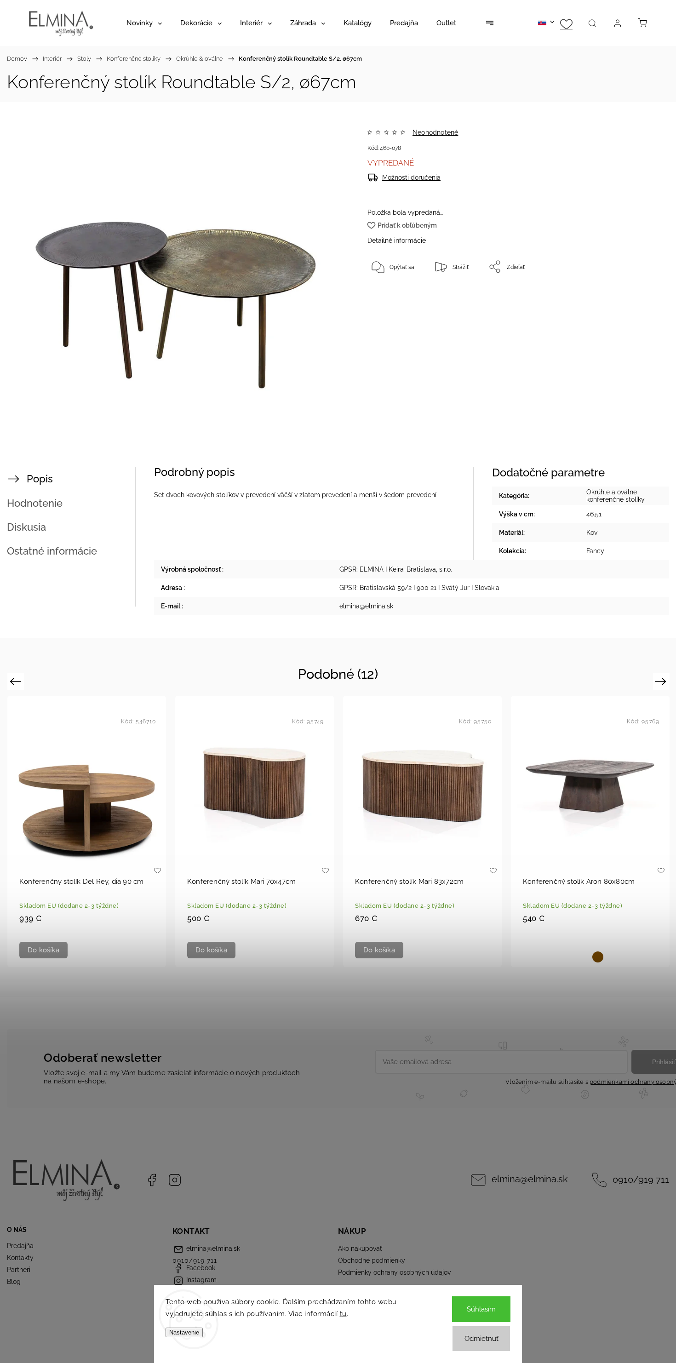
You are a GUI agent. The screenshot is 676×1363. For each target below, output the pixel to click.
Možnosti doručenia (411, 177)
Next (662, 681)
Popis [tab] (40, 479)
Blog (14, 1281)
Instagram (175, 1180)
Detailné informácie (396, 240)
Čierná (583, 956)
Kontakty (20, 1257)
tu (343, 1314)
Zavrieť (623, 297)
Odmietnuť (481, 1338)
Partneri (18, 1269)
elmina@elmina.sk (530, 1179)
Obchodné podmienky (371, 1260)
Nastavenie (184, 1332)
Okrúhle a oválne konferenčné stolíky (615, 495)
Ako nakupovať (360, 1248)
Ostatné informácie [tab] (52, 551)
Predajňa (20, 1245)
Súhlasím (481, 1309)
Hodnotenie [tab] (35, 503)
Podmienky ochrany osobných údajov (394, 1272)
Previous (16, 681)
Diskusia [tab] (26, 527)
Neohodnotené (435, 132)
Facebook (152, 1180)
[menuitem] (144, 23)
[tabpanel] (86, 831)
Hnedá (597, 956)
